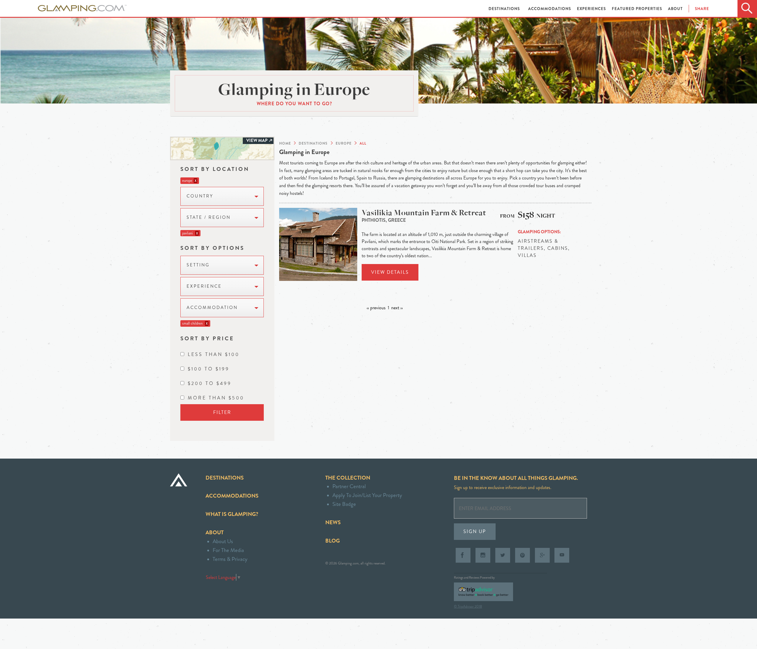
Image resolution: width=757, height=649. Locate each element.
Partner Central (349, 486)
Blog (332, 541)
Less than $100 (214, 354)
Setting (198, 265)
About (675, 9)
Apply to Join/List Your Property (367, 495)
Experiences (592, 9)
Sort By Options (212, 248)
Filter (222, 412)
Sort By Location (214, 169)
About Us (223, 541)
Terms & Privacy (230, 559)
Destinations (505, 9)
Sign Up (474, 531)
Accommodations (550, 9)
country (200, 196)
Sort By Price (207, 338)
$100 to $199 (208, 368)
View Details (390, 272)
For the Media (228, 550)
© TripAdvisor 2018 (468, 606)
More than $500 (216, 397)
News (333, 522)
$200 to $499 (210, 383)
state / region (209, 217)
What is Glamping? (232, 514)
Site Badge (344, 504)
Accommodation (212, 308)
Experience (204, 286)
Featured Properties (637, 9)
